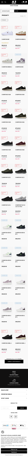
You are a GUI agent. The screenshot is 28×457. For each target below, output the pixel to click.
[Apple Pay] (22, 425)
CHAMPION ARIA (19, 67)
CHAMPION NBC (5, 39)
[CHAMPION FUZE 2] (7, 170)
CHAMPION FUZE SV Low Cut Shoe (20, 205)
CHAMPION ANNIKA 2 (20, 39)
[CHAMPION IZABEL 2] (7, 336)
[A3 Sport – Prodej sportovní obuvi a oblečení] (14, 2)
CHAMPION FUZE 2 (6, 177)
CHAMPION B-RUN (6, 94)
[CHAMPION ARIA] (21, 59)
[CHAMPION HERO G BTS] (7, 280)
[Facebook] (11, 416)
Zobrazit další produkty (14, 361)
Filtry (16, 11)
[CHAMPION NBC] (7, 32)
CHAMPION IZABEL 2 (7, 343)
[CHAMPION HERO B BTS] (7, 225)
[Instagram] (15, 416)
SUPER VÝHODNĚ (14, 5)
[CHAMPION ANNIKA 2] (21, 32)
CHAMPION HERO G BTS (6, 288)
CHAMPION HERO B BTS (6, 233)
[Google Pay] (14, 425)
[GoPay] (6, 425)
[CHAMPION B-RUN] (7, 87)
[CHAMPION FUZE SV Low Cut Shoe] (21, 197)
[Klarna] (14, 429)
